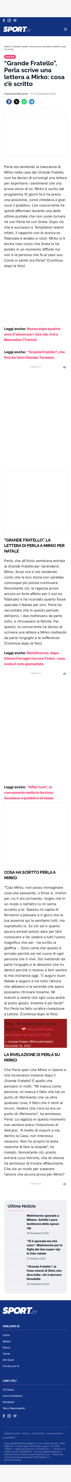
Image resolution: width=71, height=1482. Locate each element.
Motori (6, 1347)
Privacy (26, 1433)
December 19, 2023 (18, 1045)
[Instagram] (9, 20)
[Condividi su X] (16, 101)
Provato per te (11, 1366)
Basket (7, 1341)
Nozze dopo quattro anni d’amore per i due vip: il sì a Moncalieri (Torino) (32, 334)
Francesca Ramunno (16, 93)
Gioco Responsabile (14, 1408)
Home (7, 46)
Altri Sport (8, 1359)
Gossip (10, 57)
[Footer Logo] (35, 1310)
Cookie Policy (38, 1433)
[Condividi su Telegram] (31, 101)
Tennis (6, 1353)
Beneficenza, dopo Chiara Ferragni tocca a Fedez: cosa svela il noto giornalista (34, 658)
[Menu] (65, 29)
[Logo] (17, 29)
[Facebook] (4, 20)
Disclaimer (8, 1401)
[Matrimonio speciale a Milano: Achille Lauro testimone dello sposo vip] (16, 1224)
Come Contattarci (13, 1395)
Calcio (6, 1335)
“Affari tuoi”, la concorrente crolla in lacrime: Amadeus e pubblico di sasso (29, 792)
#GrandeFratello (40, 1029)
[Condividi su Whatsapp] (24, 101)
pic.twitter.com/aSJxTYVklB (27, 1035)
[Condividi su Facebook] (9, 101)
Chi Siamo (8, 1389)
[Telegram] (15, 20)
